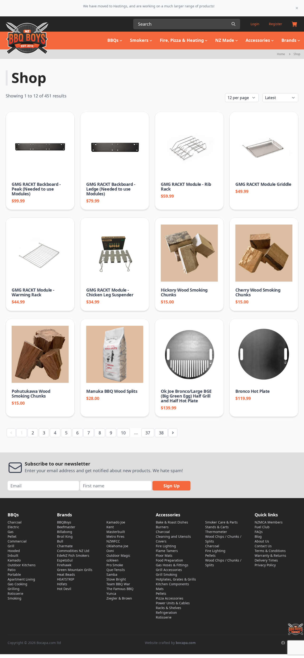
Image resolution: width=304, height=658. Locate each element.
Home (281, 54)
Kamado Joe (115, 522)
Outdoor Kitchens (22, 565)
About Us (262, 541)
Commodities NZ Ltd (73, 550)
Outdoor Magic (118, 555)
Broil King (65, 536)
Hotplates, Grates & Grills (176, 579)
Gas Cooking (17, 584)
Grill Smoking (166, 574)
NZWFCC (113, 541)
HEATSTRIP (65, 579)
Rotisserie (15, 593)
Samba (111, 574)
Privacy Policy (265, 565)
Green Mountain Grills (74, 569)
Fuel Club (262, 527)
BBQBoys (64, 522)
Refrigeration (166, 612)
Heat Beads (66, 574)
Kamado (14, 560)
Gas (11, 531)
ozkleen (112, 560)
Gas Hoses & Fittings (172, 565)
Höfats (62, 584)
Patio (11, 569)
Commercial (17, 541)
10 (123, 433)
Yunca (111, 593)
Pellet (12, 536)
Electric (13, 527)
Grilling (13, 588)
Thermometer (216, 531)
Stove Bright (116, 579)
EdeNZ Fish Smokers (73, 555)
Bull (60, 541)
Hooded (14, 550)
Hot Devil (64, 588)
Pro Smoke (114, 565)
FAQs (259, 531)
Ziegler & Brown (119, 598)
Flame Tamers (167, 550)
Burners (162, 527)
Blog (258, 536)
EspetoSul (65, 560)
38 (161, 433)
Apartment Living (21, 579)
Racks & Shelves (168, 607)
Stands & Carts (217, 527)
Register (275, 24)
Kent (110, 527)
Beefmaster (66, 527)
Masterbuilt (115, 531)
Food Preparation (169, 560)
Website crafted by (170, 643)
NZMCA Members (269, 522)
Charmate (65, 546)
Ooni (110, 550)
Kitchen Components (172, 584)
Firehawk (64, 565)
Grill (11, 546)
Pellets (161, 593)
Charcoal (15, 522)
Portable (14, 574)
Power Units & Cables (173, 603)
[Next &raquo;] (172, 432)
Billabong (64, 531)
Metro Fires (115, 536)
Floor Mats (164, 555)
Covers (161, 541)
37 (147, 433)
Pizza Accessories (169, 598)
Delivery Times (266, 560)
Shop (297, 54)
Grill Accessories (169, 569)
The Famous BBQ (119, 588)
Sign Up (171, 486)
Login (255, 24)
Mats (160, 588)
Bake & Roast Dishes (172, 522)
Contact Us (263, 546)
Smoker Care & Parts (221, 522)
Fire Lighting (166, 546)
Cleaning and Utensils (173, 536)
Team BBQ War (118, 584)
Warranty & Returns (270, 555)
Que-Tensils (115, 569)
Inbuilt (13, 555)
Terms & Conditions (270, 550)
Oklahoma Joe (117, 546)
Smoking (14, 598)
